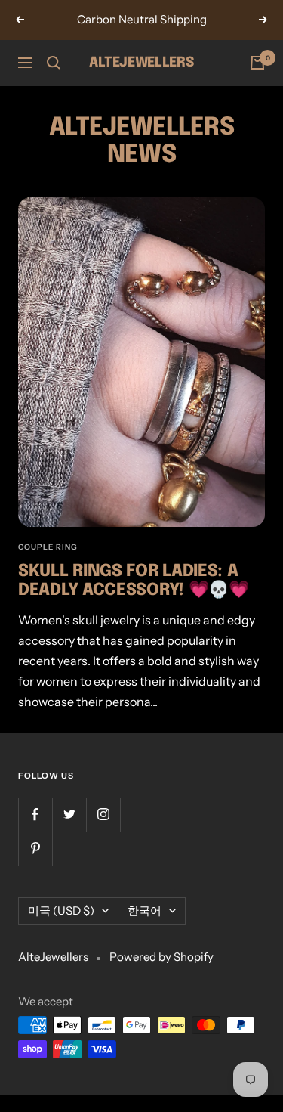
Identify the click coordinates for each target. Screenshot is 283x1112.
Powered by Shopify (161, 956)
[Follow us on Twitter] (69, 815)
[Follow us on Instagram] (103, 815)
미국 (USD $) (61, 910)
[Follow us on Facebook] (35, 815)
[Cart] (257, 63)
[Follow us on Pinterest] (35, 849)
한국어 (144, 910)
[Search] (53, 63)
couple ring (48, 547)
